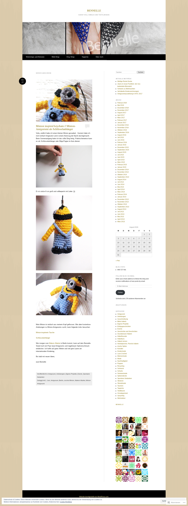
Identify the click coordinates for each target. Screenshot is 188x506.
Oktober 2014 (122, 174)
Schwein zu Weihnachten (126, 89)
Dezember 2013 (123, 199)
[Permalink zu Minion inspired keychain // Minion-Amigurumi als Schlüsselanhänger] (64, 101)
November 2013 (123, 202)
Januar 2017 (121, 122)
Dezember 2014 (123, 169)
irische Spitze (122, 346)
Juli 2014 (120, 182)
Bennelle (119, 404)
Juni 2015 (120, 157)
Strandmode (121, 383)
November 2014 (123, 172)
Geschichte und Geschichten (127, 331)
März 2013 (121, 221)
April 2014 (121, 189)
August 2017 (121, 113)
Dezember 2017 (123, 110)
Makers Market (54, 343)
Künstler (120, 349)
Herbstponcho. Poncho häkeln (128, 344)
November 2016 (123, 127)
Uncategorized (122, 393)
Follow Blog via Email (125, 276)
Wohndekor (121, 398)
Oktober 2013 (122, 204)
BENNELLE (94, 10)
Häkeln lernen (122, 341)
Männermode (122, 356)
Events (80, 374)
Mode (119, 359)
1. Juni (47, 380)
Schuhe (120, 371)
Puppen (120, 363)
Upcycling (120, 396)
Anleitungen (60, 374)
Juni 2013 (120, 214)
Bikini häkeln (121, 321)
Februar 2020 (122, 103)
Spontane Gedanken (124, 378)
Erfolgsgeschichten (124, 326)
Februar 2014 (122, 194)
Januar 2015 (121, 167)
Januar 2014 (121, 197)
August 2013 (121, 209)
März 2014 (121, 192)
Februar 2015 (122, 165)
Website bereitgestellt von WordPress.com (93, 497)
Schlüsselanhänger (43, 338)
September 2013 (123, 207)
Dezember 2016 (123, 125)
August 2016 (121, 135)
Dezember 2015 (123, 147)
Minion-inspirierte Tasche (45, 332)
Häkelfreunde (122, 336)
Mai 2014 (120, 187)
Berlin (61, 380)
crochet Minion (69, 380)
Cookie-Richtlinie (66, 502)
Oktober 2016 (122, 130)
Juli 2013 (120, 212)
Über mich (99, 57)
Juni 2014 (120, 184)
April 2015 (121, 160)
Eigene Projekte (71, 374)
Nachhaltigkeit (122, 361)
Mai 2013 (120, 216)
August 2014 (121, 179)
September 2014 (123, 177)
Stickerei (120, 381)
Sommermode (122, 373)
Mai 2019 (120, 105)
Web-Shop (55, 57)
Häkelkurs (120, 339)
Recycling (120, 366)
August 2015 (121, 152)
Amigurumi (52, 374)
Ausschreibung (122, 319)
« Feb (118, 261)
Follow (120, 292)
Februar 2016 (122, 142)
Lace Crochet (122, 354)
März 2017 (121, 118)
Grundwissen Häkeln (124, 334)
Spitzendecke (122, 376)
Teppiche (85, 57)
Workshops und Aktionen (35, 57)
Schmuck (120, 368)
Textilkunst (121, 391)
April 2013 (121, 219)
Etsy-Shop (70, 57)
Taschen (120, 386)
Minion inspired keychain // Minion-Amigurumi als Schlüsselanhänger (56, 127)
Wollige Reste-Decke (124, 81)
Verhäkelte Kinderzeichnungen (128, 91)
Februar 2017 (122, 120)
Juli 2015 (120, 155)
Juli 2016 (120, 137)
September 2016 (123, 132)
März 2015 (121, 162)
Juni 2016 (120, 140)
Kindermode (121, 351)
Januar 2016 (121, 145)
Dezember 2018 (123, 108)
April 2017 (121, 115)
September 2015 (123, 150)
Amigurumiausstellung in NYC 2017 (129, 94)
